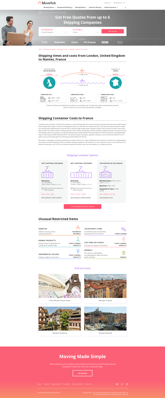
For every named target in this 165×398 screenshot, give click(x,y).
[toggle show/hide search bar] (124, 7)
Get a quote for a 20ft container (52, 197)
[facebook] (117, 384)
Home (40, 49)
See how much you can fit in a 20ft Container (52, 189)
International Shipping (50, 49)
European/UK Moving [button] (64, 7)
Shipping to (115, 70)
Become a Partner (56, 384)
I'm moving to (77, 30)
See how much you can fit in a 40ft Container (81, 189)
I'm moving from (47, 30)
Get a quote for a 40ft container (81, 197)
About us (39, 384)
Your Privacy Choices (77, 384)
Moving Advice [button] (49, 7)
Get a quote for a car (106, 197)
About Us (107, 3)
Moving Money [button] (80, 7)
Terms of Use (88, 384)
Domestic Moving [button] (95, 7)
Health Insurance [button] (110, 7)
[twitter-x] (122, 384)
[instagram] (127, 384)
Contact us (46, 384)
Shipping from (49, 70)
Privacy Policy (66, 384)
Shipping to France (62, 49)
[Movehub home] (47, 2)
